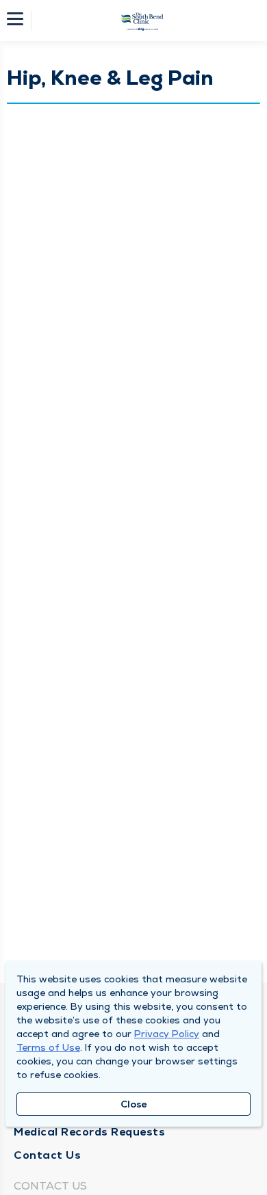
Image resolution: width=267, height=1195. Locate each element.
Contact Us (47, 1155)
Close (133, 1104)
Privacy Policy (166, 1034)
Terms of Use (48, 1047)
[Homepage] (142, 20)
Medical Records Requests (89, 1132)
